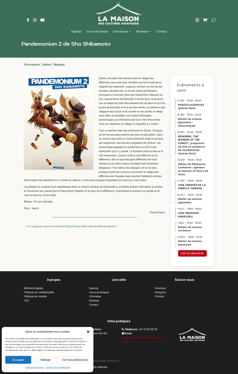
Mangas (59, 64)
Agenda (76, 31)
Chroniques (120, 31)
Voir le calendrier (192, 253)
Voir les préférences (75, 359)
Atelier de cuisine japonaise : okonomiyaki (190, 122)
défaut (47, 64)
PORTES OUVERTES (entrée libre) (191, 106)
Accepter (18, 359)
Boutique (142, 31)
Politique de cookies (34, 367)
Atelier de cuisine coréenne (190, 229)
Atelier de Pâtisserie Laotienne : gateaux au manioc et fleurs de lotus (193, 169)
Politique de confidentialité (57, 367)
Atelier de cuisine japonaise (190, 200)
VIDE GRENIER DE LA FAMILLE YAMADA (192, 186)
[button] (88, 331)
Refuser (46, 359)
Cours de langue (97, 31)
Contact (161, 31)
